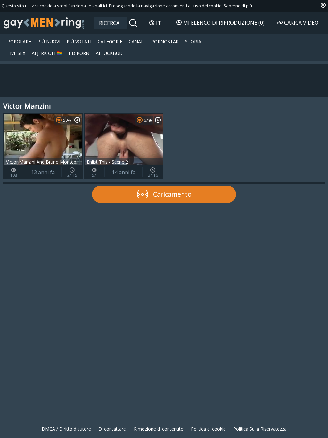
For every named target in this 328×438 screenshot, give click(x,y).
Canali (137, 41)
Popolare (19, 41)
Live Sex (16, 53)
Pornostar (165, 41)
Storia (193, 41)
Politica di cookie (208, 429)
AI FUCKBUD (109, 53)
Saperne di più (238, 6)
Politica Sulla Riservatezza (260, 429)
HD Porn (79, 53)
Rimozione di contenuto (159, 429)
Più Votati (79, 41)
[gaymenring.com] (44, 23)
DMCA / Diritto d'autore (66, 429)
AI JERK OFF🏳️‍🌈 (47, 53)
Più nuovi (48, 41)
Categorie (110, 41)
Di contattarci (112, 429)
